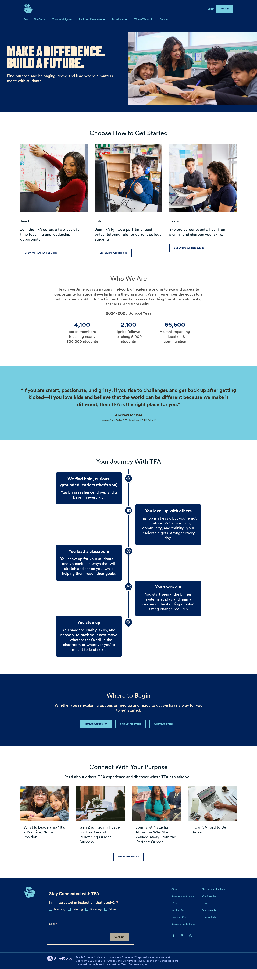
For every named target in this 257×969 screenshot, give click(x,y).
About (174, 889)
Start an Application (95, 723)
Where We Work (143, 19)
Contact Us (177, 909)
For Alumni (118, 19)
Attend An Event (163, 723)
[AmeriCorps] (61, 961)
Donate (164, 19)
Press (205, 902)
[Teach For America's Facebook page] (173, 935)
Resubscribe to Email (183, 923)
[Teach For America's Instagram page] (182, 935)
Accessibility (209, 909)
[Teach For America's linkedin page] (190, 935)
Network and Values (213, 889)
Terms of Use (178, 916)
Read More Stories (128, 856)
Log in (211, 8)
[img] (126, 19)
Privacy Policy (210, 916)
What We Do (209, 896)
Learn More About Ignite (113, 252)
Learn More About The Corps (41, 252)
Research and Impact (183, 896)
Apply (225, 8)
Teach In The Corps (34, 19)
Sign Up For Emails (130, 723)
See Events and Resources (189, 247)
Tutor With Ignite (62, 19)
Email (52, 923)
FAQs (174, 902)
